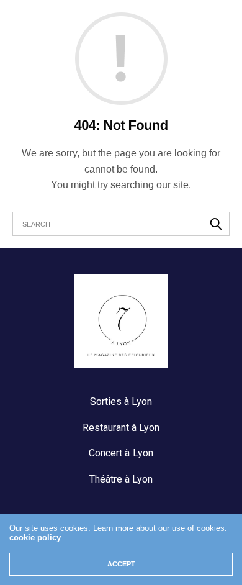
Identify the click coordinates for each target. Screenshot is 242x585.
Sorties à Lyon (121, 401)
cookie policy (35, 537)
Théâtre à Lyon (121, 479)
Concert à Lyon (121, 453)
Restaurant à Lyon (121, 427)
